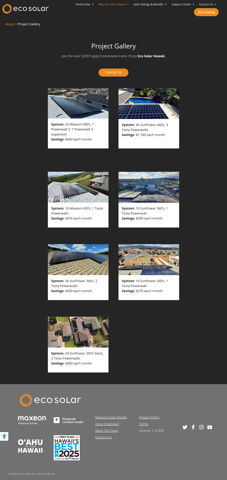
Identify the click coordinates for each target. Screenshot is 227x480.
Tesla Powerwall (107, 424)
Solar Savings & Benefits (148, 4)
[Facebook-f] (193, 427)
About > (11, 24)
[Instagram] (201, 427)
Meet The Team (106, 430)
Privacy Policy (149, 417)
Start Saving (206, 12)
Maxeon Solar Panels (111, 417)
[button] (4, 436)
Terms (143, 424)
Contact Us (206, 4)
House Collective (46, 473)
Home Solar (83, 4)
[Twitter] (184, 427)
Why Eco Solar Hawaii (112, 4)
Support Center (181, 4)
